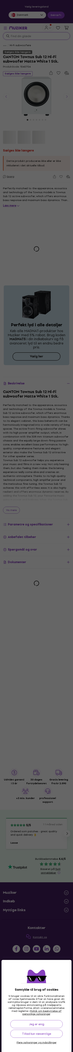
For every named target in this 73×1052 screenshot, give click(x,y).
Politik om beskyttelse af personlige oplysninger (42, 1012)
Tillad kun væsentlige (36, 1033)
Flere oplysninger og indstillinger (37, 1042)
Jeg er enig (36, 1024)
